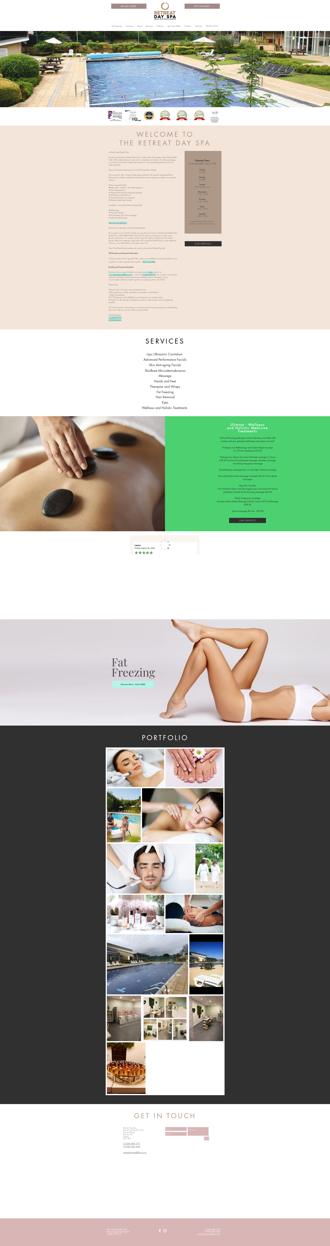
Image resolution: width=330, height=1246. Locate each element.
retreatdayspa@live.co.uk (208, 1233)
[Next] (316, 69)
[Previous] (14, 69)
